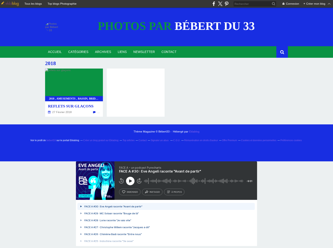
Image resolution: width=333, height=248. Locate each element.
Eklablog (194, 131)
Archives (103, 52)
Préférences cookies (291, 140)
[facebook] (213, 4)
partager (155, 192)
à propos (177, 192)
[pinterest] (226, 4)
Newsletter (144, 52)
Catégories (78, 52)
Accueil (55, 52)
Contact (169, 52)
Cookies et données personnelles (258, 140)
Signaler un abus (160, 140)
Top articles (129, 140)
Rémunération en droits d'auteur (201, 140)
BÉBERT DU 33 (176, 26)
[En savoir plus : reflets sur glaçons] (74, 93)
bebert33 (51, 140)
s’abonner (132, 192)
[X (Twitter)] (220, 4)
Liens (122, 52)
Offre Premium (229, 140)
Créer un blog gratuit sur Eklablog (101, 140)
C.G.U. (176, 140)
